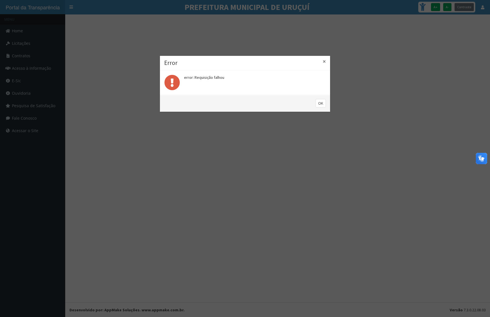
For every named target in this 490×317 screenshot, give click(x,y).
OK (320, 103)
